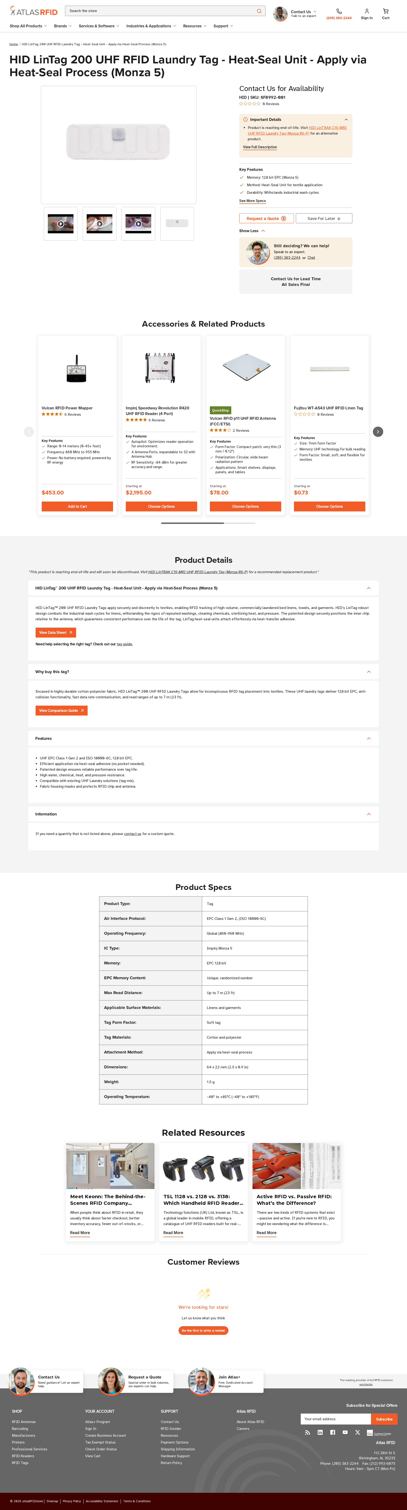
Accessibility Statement (102, 1501)
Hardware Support (175, 1456)
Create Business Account (105, 1435)
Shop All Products (26, 26)
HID (243, 97)
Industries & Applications (148, 26)
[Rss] (307, 1432)
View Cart (93, 1456)
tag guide (124, 644)
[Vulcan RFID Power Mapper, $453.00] (77, 368)
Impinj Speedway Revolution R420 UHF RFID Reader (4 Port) (157, 410)
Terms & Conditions (137, 1501)
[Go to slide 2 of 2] (29, 432)
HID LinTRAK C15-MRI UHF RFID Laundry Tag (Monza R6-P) (198, 572)
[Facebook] (332, 1432)
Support (221, 26)
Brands (60, 26)
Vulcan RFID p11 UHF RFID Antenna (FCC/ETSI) (243, 421)
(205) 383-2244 (287, 257)
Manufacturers (23, 1435)
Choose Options (161, 506)
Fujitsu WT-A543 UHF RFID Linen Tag (328, 408)
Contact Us (170, 1422)
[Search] (258, 11)
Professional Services (29, 1449)
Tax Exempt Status (100, 1442)
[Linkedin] (320, 1432)
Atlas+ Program (97, 1422)
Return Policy (171, 1463)
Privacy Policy (72, 1501)
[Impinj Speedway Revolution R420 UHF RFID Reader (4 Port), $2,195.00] (161, 368)
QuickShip (220, 410)
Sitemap (52, 1501)
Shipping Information (178, 1449)
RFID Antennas (24, 1422)
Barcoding (20, 1429)
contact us (132, 833)
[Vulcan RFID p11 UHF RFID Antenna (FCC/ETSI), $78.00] (245, 368)
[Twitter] (357, 1432)
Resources (192, 26)
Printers (18, 1442)
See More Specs (252, 201)
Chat (311, 257)
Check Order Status (101, 1449)
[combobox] (153, 11)
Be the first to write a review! (203, 1331)
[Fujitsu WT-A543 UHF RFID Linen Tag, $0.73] (329, 369)
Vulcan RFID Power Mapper (67, 408)
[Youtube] (345, 1432)
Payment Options (175, 1442)
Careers (243, 1429)
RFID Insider (171, 1429)
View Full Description (260, 147)
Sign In (90, 1429)
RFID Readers (23, 1456)
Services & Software (96, 26)
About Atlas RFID (250, 1422)
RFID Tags (20, 1463)
